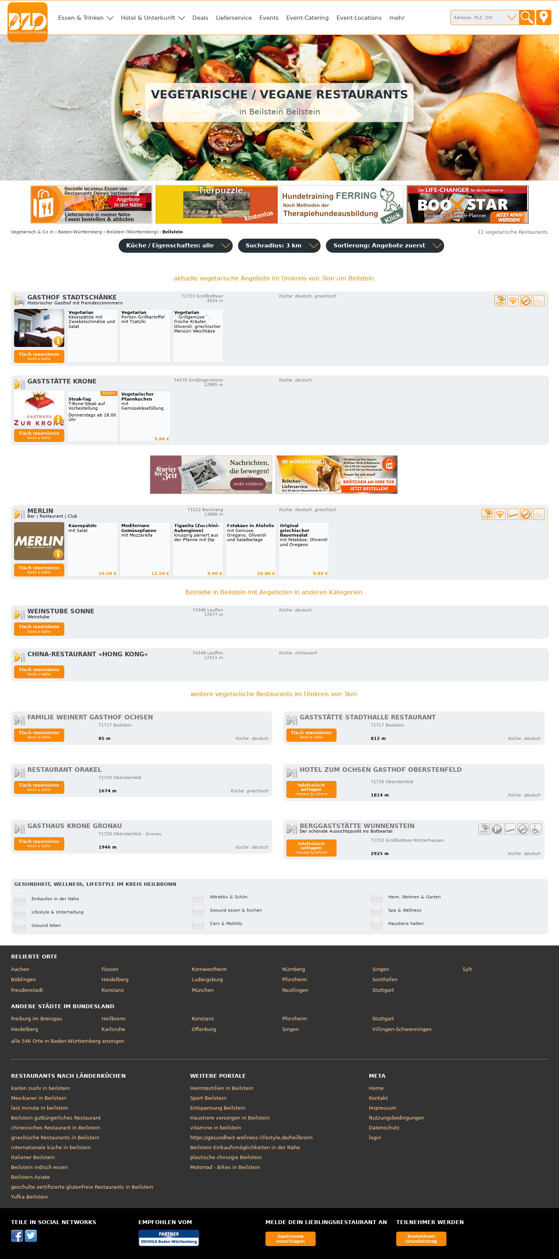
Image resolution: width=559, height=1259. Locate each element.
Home (376, 1088)
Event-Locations (359, 17)
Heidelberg (115, 979)
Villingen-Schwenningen (402, 1029)
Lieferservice (234, 17)
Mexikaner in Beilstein (38, 1098)
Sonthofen (384, 979)
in (32, 232)
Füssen (110, 969)
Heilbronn (113, 1018)
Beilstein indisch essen (39, 1167)
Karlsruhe (113, 1029)
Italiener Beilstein (33, 1157)
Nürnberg (293, 969)
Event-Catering (307, 17)
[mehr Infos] (39, 328)
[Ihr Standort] (543, 17)
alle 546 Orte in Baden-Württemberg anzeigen (67, 1041)
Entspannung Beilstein (217, 1108)
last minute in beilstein (39, 1108)
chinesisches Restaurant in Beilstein (55, 1128)
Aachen (20, 969)
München (203, 990)
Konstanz (113, 990)
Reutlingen (295, 990)
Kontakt (378, 1098)
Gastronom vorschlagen (290, 1238)
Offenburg (204, 1029)
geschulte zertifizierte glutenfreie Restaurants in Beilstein (82, 1187)
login (375, 1137)
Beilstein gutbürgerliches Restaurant (56, 1118)
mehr (397, 17)
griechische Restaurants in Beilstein (55, 1137)
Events (269, 17)
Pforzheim (294, 979)
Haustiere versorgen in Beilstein (230, 1118)
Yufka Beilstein (29, 1197)
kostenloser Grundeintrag (421, 1238)
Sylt (467, 969)
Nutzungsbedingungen (396, 1118)
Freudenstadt (27, 990)
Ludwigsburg (207, 979)
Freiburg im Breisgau (36, 1018)
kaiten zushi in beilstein (40, 1088)
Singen (380, 969)
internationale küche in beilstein (51, 1147)
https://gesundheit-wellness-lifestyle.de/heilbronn (251, 1137)
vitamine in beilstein (215, 1128)
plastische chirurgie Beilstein (226, 1157)
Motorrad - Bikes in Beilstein (225, 1167)
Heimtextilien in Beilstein (221, 1088)
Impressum (383, 1108)
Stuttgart (383, 990)
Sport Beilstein (208, 1098)
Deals (200, 17)
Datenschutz (384, 1128)
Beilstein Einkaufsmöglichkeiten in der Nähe (245, 1147)
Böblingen (23, 979)
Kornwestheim (209, 969)
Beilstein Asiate (30, 1177)
